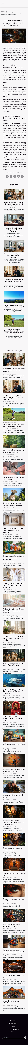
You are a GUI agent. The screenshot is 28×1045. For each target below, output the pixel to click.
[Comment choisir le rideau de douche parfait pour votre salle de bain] (14, 627)
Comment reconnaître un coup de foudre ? (13, 900)
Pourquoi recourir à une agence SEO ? (14, 874)
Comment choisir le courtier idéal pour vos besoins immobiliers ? (14, 229)
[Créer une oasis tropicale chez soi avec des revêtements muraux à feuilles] (14, 441)
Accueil (3, 11)
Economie (13, 1021)
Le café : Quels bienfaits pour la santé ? (13, 976)
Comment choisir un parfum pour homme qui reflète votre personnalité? (14, 281)
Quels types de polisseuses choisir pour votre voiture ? (12, 925)
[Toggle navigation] (3, 3)
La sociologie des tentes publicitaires (11, 1002)
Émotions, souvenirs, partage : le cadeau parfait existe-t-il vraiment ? (14, 204)
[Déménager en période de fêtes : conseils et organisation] (14, 655)
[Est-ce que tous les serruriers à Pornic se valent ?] (14, 469)
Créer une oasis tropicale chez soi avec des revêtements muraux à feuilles (13, 452)
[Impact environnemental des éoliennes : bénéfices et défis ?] (14, 297)
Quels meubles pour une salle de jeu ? (14, 745)
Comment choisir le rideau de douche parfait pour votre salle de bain (13, 638)
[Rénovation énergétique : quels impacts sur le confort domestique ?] (14, 246)
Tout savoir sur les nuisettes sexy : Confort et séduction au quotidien (14, 611)
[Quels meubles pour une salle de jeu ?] (14, 735)
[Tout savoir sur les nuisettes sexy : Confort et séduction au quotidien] (14, 600)
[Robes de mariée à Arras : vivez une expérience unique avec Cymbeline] (14, 574)
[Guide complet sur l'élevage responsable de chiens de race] (14, 494)
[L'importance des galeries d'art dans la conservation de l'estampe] (14, 520)
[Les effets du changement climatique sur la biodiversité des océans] (14, 680)
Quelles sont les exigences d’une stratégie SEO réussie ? (14, 770)
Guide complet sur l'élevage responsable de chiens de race (13, 504)
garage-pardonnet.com (14, 74)
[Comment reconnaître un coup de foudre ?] (14, 890)
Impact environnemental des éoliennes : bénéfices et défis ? (14, 306)
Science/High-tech (13, 1029)
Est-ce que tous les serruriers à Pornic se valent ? (13, 478)
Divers (8, 11)
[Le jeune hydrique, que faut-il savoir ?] (14, 786)
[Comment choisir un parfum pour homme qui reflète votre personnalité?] (14, 271)
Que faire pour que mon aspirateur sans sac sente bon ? (13, 951)
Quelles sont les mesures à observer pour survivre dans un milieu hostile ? (13, 822)
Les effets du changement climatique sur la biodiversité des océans (13, 691)
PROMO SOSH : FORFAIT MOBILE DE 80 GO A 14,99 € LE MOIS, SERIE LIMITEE (13, 718)
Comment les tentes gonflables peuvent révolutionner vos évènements (13, 558)
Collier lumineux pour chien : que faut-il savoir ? (13, 849)
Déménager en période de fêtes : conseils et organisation (14, 665)
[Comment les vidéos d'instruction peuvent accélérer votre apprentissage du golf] (14, 321)
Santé (13, 1026)
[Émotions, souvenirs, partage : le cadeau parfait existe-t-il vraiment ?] (14, 194)
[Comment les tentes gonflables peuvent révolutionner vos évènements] (14, 547)
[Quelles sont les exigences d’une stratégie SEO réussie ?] (14, 760)
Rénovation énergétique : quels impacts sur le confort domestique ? (14, 255)
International (13, 1023)
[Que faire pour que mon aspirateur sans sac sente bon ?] (14, 941)
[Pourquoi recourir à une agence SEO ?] (14, 864)
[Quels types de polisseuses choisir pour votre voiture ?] (14, 915)
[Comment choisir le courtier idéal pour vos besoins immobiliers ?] (14, 220)
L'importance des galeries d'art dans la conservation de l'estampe (13, 530)
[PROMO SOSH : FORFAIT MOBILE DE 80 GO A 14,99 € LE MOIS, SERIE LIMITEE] (14, 708)
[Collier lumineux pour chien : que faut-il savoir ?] (14, 839)
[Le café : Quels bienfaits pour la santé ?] (14, 966)
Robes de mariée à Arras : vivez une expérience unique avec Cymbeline (13, 585)
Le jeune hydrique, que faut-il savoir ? (13, 796)
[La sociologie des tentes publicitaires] (14, 992)
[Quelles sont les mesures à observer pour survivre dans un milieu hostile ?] (14, 812)
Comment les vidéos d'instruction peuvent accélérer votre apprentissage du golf (14, 330)
